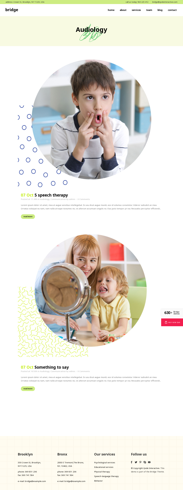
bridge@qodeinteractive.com (164, 2)
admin (72, 199)
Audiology (44, 199)
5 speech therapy (51, 195)
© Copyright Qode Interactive (145, 468)
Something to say (52, 367)
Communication (58, 199)
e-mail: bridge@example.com (32, 481)
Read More (27, 216)
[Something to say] (91, 295)
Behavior (98, 480)
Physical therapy (102, 471)
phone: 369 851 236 (27, 471)
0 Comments (84, 199)
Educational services (103, 467)
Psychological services (104, 462)
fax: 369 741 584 (26, 475)
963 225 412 (143, 2)
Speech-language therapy (106, 476)
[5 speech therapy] (91, 123)
